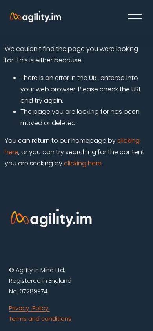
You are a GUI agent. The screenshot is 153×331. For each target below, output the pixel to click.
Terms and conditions (40, 319)
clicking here (83, 163)
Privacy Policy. (29, 308)
